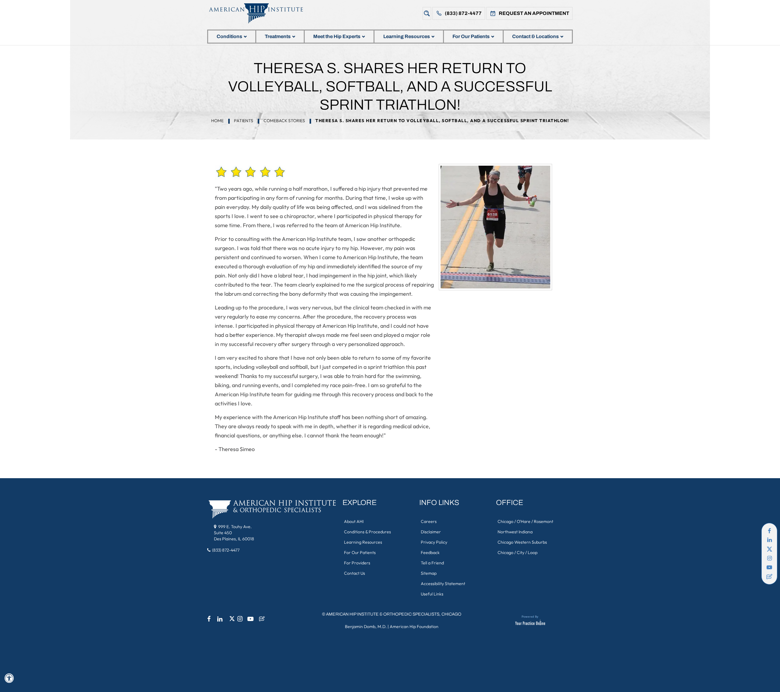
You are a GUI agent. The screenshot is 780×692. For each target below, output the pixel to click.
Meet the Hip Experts (336, 36)
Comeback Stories (284, 120)
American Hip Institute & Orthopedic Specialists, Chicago (393, 614)
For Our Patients (471, 36)
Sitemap (429, 573)
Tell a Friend (432, 563)
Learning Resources (406, 36)
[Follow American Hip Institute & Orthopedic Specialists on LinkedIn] (769, 540)
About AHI (353, 521)
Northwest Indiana (515, 532)
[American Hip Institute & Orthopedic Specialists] (260, 13)
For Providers (357, 563)
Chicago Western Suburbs (522, 542)
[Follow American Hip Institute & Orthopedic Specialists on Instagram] (769, 558)
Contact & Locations (535, 36)
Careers (429, 521)
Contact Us (354, 573)
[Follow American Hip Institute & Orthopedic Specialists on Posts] (769, 576)
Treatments (278, 36)
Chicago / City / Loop (517, 552)
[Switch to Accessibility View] (9, 678)
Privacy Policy (434, 542)
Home (217, 120)
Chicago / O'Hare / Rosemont (525, 521)
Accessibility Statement (443, 583)
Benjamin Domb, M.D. (366, 626)
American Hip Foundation (414, 626)
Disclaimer (431, 532)
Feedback (430, 552)
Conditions (229, 36)
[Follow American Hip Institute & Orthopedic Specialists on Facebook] (769, 530)
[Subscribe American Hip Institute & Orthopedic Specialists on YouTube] (769, 567)
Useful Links (432, 594)
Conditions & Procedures (367, 532)
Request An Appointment (534, 13)
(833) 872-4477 (463, 13)
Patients (243, 120)
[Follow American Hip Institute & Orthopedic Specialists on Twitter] (769, 549)
